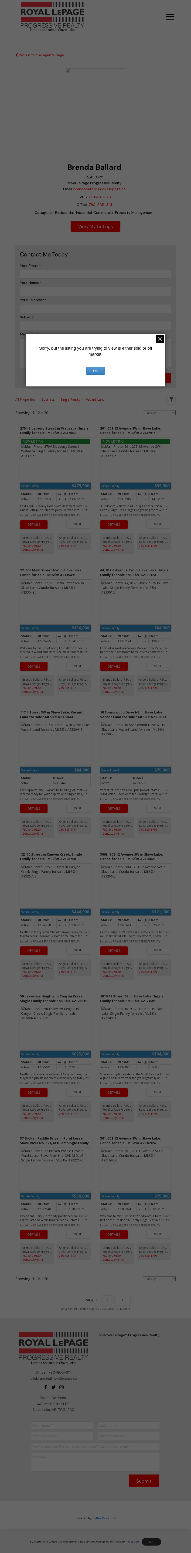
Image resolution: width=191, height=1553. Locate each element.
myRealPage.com (104, 1518)
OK (151, 1541)
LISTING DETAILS (34, 524)
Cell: (81, 197)
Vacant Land (95, 399)
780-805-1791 (68, 546)
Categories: (44, 212)
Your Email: (29, 265)
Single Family (70, 399)
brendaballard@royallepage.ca (99, 189)
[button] (46, 1387)
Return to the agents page (41, 55)
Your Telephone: (33, 299)
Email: (67, 189)
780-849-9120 (98, 197)
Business (48, 399)
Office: (82, 204)
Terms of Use (130, 1541)
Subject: (27, 317)
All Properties (25, 399)
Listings (105, 226)
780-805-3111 (100, 204)
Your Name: (30, 282)
